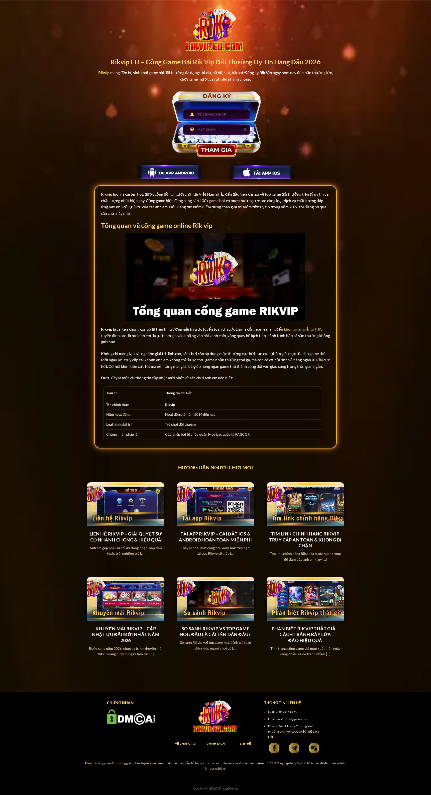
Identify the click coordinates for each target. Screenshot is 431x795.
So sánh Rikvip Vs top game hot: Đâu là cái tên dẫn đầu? (216, 631)
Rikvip (106, 194)
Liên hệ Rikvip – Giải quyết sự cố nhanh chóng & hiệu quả (126, 536)
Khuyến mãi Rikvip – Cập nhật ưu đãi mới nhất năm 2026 (126, 634)
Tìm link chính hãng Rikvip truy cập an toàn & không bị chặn (305, 539)
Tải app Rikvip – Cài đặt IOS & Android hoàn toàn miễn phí (215, 536)
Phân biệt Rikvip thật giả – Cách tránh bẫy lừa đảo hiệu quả (305, 634)
